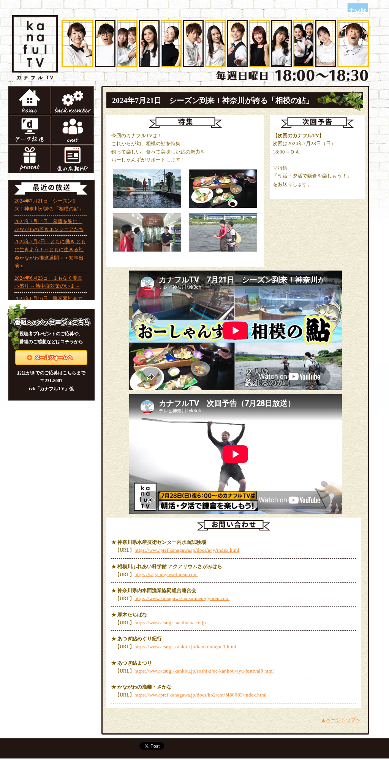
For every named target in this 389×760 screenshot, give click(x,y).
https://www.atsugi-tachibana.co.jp (170, 622)
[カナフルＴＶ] (35, 21)
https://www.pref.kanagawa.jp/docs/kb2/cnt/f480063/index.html (200, 695)
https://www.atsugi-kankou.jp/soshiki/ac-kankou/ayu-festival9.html (204, 671)
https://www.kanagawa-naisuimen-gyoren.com (181, 598)
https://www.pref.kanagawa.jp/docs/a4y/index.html (186, 550)
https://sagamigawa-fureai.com (166, 574)
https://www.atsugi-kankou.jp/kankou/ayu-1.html (185, 646)
